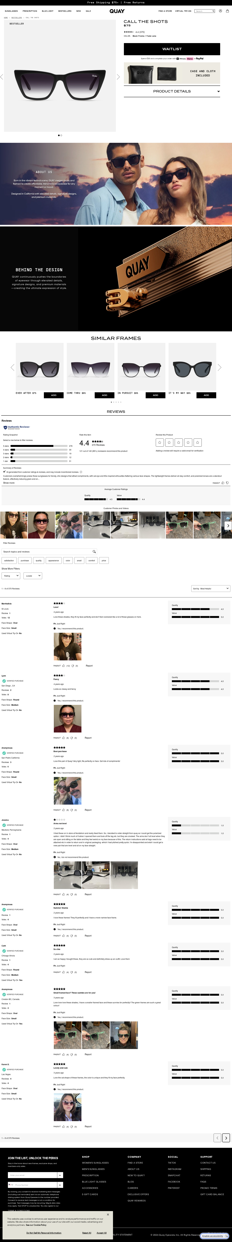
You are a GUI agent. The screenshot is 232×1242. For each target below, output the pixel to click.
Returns (205, 1175)
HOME (6, 17)
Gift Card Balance (212, 1194)
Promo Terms (208, 1188)
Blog (131, 1181)
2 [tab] (61, 135)
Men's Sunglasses (93, 1169)
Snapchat (174, 1175)
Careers (133, 1188)
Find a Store (135, 1163)
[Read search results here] (213, 11)
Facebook (174, 1181)
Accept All (102, 1233)
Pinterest (174, 1188)
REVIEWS (116, 412)
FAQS (203, 1181)
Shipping (205, 1169)
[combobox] (203, 11)
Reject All (86, 1233)
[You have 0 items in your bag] (228, 11)
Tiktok (172, 1163)
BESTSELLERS (17, 17)
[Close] (107, 1214)
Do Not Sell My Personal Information (44, 1233)
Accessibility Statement (117, 1234)
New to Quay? (136, 1175)
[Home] (117, 11)
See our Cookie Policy (36, 1225)
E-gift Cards (90, 1194)
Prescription (90, 1175)
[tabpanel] (60, 76)
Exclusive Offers (138, 1194)
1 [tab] (59, 135)
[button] (111, 402)
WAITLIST (172, 49)
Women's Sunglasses (95, 1163)
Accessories (90, 1188)
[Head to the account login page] (220, 11)
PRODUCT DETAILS (172, 91)
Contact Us (208, 1163)
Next (118, 77)
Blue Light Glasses (94, 1181)
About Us (133, 1169)
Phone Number (17, 1179)
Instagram (174, 1169)
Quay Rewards (137, 1200)
